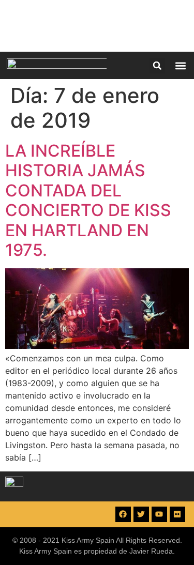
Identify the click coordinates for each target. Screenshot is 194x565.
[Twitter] (141, 514)
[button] (157, 65)
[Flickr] (177, 514)
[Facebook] (123, 514)
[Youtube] (159, 514)
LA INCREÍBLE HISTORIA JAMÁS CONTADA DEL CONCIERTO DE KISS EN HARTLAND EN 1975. (88, 200)
